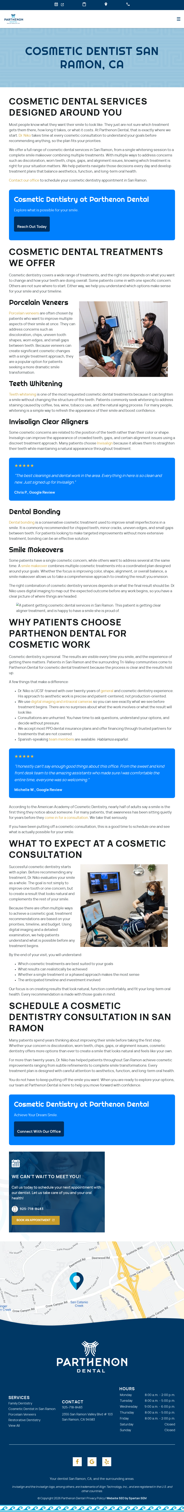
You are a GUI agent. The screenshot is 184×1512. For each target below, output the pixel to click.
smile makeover (34, 566)
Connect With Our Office (39, 1131)
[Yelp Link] (106, 1461)
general (107, 691)
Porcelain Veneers (22, 1414)
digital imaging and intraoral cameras (61, 702)
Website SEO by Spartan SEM (127, 1498)
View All (14, 1425)
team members (61, 739)
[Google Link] (92, 1461)
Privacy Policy (96, 1498)
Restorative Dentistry (24, 1420)
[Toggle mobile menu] (178, 19)
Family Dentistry (20, 1403)
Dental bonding (21, 522)
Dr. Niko (25, 135)
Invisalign (105, 443)
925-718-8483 (31, 1209)
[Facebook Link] (77, 1461)
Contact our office (24, 180)
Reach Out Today (32, 227)
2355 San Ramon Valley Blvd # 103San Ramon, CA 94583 (87, 1417)
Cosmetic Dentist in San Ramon (32, 1409)
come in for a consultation (66, 818)
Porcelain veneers (24, 313)
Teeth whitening (22, 394)
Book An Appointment (33, 1220)
